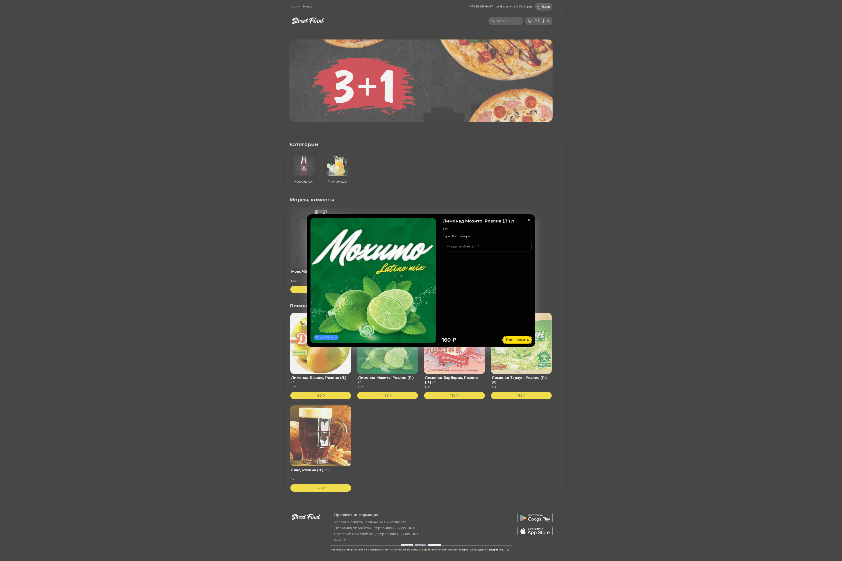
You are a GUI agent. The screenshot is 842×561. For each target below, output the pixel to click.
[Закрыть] (529, 220)
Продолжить (517, 340)
